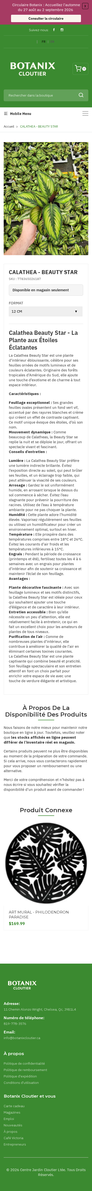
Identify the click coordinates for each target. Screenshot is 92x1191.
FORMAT (16, 303)
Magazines (12, 1112)
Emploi (9, 1119)
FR (44, 42)
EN (52, 42)
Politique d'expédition (20, 1076)
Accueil (9, 126)
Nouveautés (13, 1125)
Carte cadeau (14, 1106)
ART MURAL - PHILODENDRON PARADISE (39, 914)
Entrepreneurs (15, 1144)
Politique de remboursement (25, 1070)
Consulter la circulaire (46, 18)
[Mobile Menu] (85, 113)
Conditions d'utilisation (21, 1082)
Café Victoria (13, 1138)
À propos (10, 1131)
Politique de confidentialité (24, 1063)
